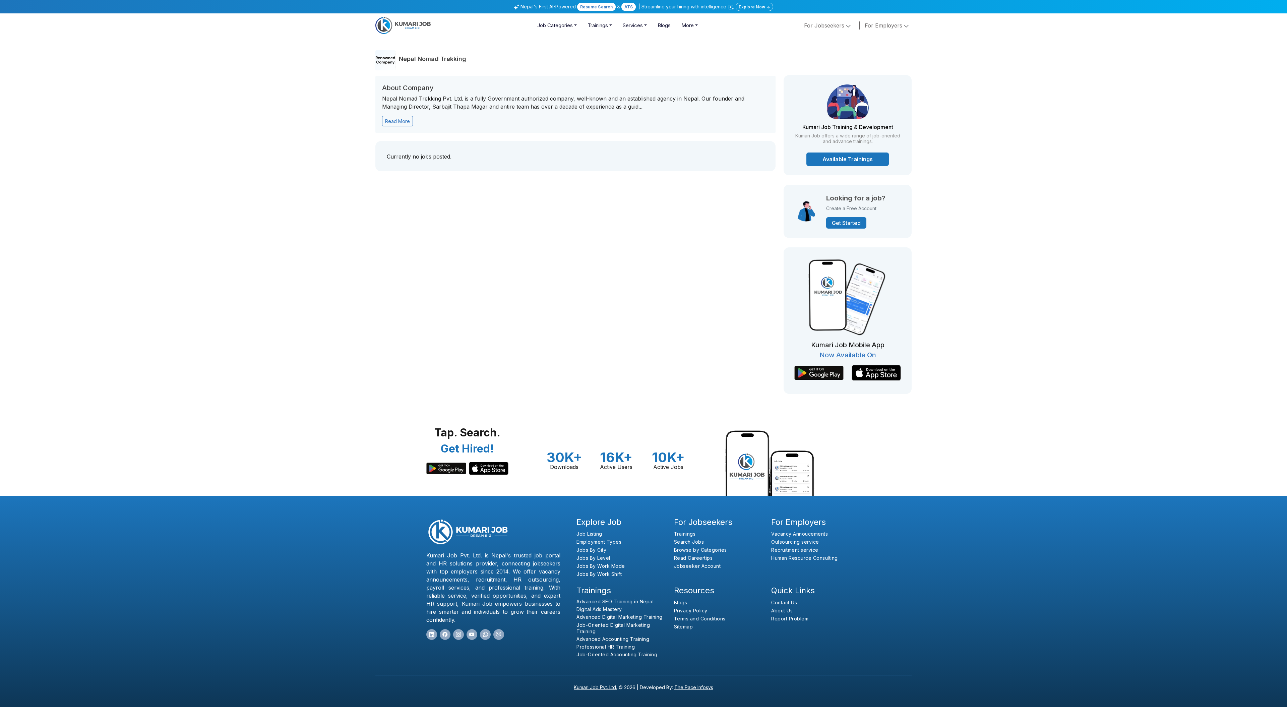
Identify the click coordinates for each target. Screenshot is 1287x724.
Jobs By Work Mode (600, 566)
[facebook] (445, 634)
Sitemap (683, 626)
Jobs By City (591, 550)
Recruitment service (794, 550)
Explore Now (752, 6)
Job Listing (589, 534)
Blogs (664, 25)
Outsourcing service (795, 542)
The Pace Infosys (693, 687)
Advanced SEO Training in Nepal (615, 601)
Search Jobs (689, 542)
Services (633, 25)
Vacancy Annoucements (799, 534)
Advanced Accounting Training (612, 639)
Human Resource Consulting (804, 558)
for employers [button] (884, 25)
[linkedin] (431, 634)
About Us (782, 610)
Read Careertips (693, 558)
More (687, 25)
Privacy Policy (691, 610)
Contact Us (784, 602)
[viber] (498, 634)
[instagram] (458, 634)
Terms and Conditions (700, 618)
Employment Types (598, 542)
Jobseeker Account (697, 566)
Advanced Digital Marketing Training (619, 617)
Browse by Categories (700, 550)
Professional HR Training (605, 647)
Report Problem (789, 618)
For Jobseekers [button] (825, 25)
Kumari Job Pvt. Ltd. (595, 687)
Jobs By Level (593, 558)
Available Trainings (847, 159)
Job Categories (555, 25)
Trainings (598, 25)
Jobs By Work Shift (599, 574)
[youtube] (472, 634)
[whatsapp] (485, 634)
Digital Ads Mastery (599, 609)
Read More (397, 121)
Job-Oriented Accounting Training (616, 654)
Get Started (846, 223)
